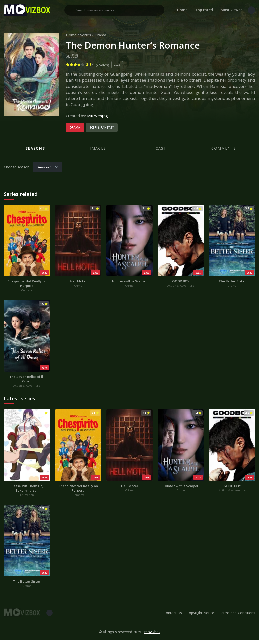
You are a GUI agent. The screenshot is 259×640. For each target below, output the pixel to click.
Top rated (204, 9)
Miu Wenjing (97, 115)
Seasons (35, 148)
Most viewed (232, 9)
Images (98, 148)
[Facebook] (251, 10)
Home (182, 9)
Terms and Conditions (237, 612)
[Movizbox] (28, 10)
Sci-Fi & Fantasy (102, 127)
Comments (223, 148)
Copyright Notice (200, 612)
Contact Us (173, 612)
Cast (161, 148)
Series (85, 34)
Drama (100, 34)
